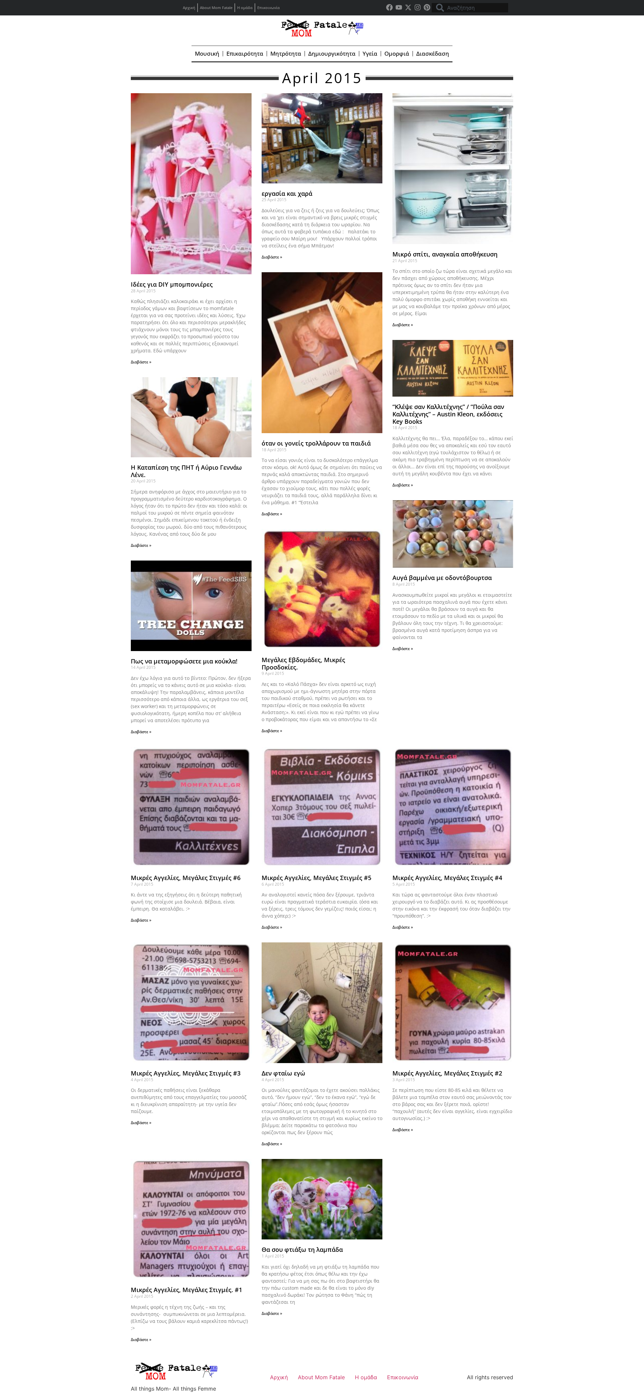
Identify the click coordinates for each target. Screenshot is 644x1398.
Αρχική (189, 7)
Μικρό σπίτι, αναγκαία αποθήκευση (444, 254)
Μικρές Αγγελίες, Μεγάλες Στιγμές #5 (316, 878)
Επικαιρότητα (244, 53)
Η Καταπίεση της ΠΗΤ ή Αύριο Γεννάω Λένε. (186, 471)
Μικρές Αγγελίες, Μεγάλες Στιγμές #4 (447, 878)
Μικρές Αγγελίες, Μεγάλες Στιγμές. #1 (186, 1290)
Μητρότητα (285, 53)
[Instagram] (417, 7)
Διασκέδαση (432, 53)
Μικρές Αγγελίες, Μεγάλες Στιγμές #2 (447, 1073)
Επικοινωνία (268, 7)
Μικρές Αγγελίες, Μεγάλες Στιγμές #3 (185, 1073)
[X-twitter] (408, 7)
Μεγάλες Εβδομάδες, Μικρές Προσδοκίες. (303, 663)
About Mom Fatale (216, 7)
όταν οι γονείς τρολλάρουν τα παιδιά (316, 443)
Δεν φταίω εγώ (283, 1073)
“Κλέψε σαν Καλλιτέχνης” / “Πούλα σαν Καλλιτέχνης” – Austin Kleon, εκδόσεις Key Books (448, 414)
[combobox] (470, 7)
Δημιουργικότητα (332, 53)
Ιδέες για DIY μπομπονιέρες (172, 284)
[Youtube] (399, 7)
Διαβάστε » (141, 362)
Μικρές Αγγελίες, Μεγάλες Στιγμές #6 (185, 878)
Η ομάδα (245, 7)
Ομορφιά (396, 53)
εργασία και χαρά (287, 193)
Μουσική (207, 53)
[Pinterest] (427, 7)
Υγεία (370, 53)
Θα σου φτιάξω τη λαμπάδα (302, 1249)
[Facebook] (389, 7)
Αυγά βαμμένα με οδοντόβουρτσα (442, 578)
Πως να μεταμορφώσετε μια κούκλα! (184, 661)
